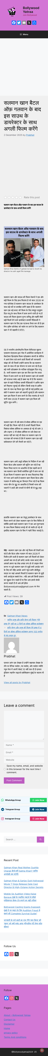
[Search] (40, 839)
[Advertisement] (24, 70)
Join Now (39, 800)
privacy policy (11, 1032)
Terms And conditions (15, 1037)
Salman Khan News (17, 616)
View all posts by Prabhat (17, 682)
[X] (29, 23)
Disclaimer (9, 1024)
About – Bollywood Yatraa (17, 1015)
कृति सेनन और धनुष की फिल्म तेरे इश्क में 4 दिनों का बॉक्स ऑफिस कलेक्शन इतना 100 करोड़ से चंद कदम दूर (23, 631)
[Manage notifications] (42, 1050)
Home (7, 1028)
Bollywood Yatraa (31, 10)
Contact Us (9, 1019)
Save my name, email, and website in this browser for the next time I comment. (25, 769)
